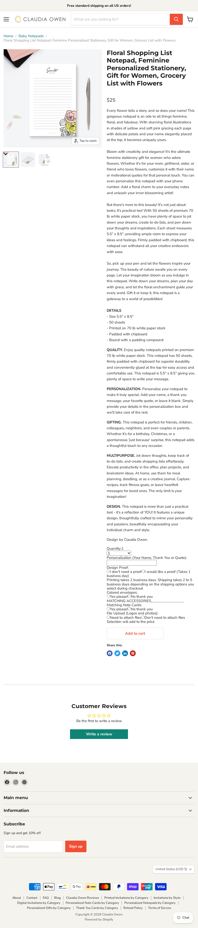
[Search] (176, 19)
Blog (57, 898)
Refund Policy (133, 908)
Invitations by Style (167, 898)
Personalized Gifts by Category (49, 908)
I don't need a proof (125, 571)
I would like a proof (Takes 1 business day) (149, 573)
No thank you (142, 596)
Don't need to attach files (164, 617)
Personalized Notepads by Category (150, 903)
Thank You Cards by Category (97, 908)
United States (171, 869)
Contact (31, 898)
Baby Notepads (31, 36)
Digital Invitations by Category (38, 903)
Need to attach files (125, 617)
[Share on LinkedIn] (125, 653)
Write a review (99, 734)
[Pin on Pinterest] (133, 653)
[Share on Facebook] (110, 653)
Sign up (76, 846)
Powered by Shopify (99, 919)
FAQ (46, 898)
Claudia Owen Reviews (82, 898)
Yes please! (119, 596)
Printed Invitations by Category (126, 898)
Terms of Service (159, 908)
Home (8, 36)
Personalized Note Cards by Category (92, 903)
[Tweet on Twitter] (117, 653)
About (16, 898)
